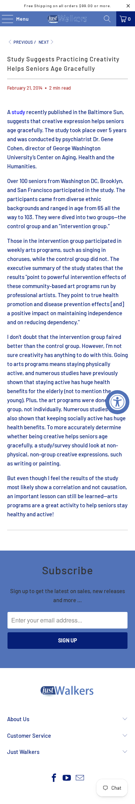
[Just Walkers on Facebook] (54, 778)
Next (44, 42)
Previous (23, 42)
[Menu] (3, 18)
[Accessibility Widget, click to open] (117, 402)
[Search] (107, 18)
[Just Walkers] (67, 18)
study (18, 111)
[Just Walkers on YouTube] (67, 778)
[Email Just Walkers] (80, 778)
